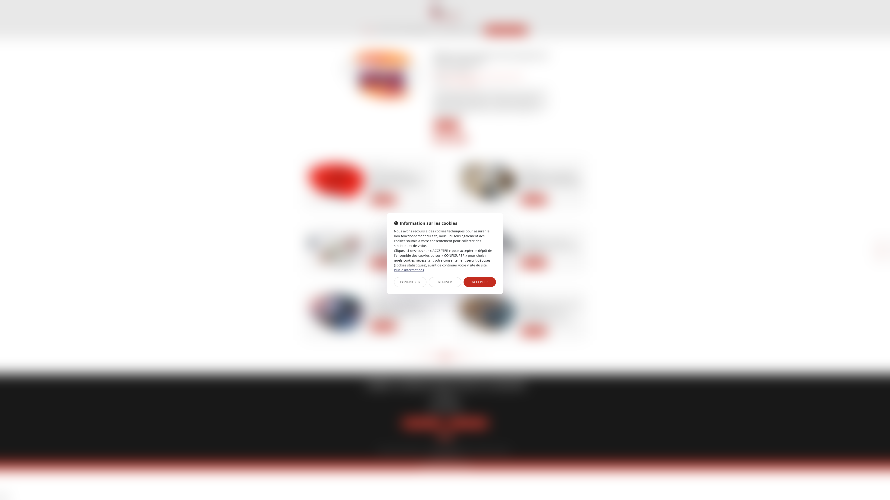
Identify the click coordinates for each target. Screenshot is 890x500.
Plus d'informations (409, 270)
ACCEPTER (480, 282)
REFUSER (445, 282)
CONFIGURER (410, 282)
